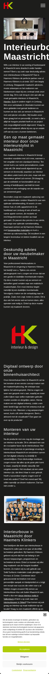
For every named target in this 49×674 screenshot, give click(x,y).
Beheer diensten (24, 642)
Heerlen (7, 101)
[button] (45, 614)
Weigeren (24, 657)
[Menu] (41, 5)
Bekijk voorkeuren (24, 664)
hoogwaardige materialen (19, 230)
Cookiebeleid (17, 670)
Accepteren (24, 649)
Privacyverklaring (29, 670)
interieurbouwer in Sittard (15, 602)
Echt (14, 101)
